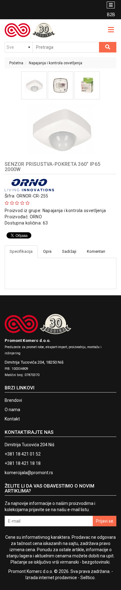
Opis (47, 251)
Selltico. (88, 577)
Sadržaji (69, 251)
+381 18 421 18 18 (23, 463)
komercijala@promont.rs (29, 472)
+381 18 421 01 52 (23, 454)
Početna (16, 63)
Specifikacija (21, 251)
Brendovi (13, 400)
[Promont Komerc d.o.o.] (30, 30)
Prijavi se (104, 521)
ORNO (36, 216)
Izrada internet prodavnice (51, 577)
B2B (111, 14)
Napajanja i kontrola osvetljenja (55, 63)
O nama (12, 409)
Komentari (96, 251)
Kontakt (12, 418)
